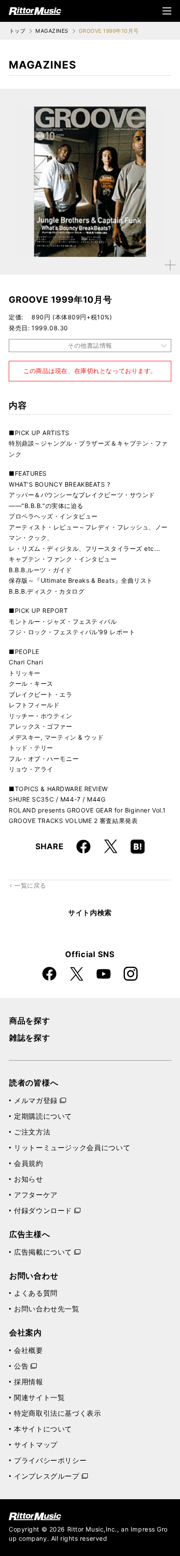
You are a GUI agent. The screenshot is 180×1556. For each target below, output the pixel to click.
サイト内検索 (90, 912)
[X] (111, 847)
